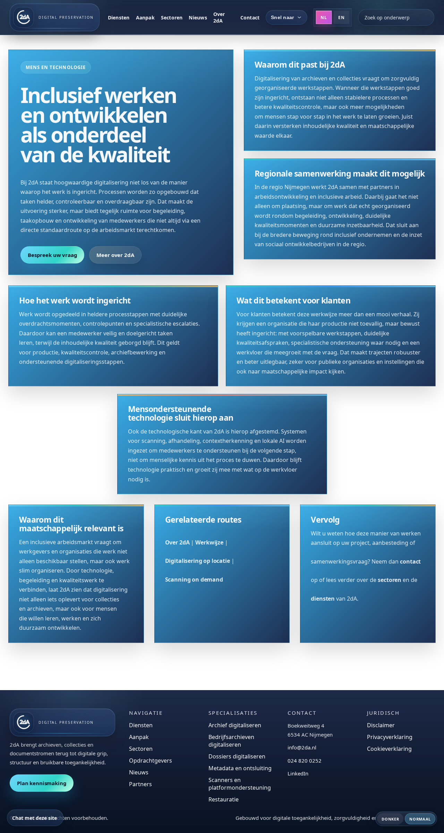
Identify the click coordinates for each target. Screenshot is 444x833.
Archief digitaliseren (234, 725)
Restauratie (223, 799)
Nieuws (198, 17)
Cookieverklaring (389, 749)
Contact (249, 17)
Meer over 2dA (115, 254)
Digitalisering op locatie (197, 561)
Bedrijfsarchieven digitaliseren (231, 740)
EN (341, 17)
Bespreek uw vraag (52, 254)
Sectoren (172, 17)
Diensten (119, 17)
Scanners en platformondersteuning (239, 783)
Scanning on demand (194, 579)
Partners (140, 784)
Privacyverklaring (389, 737)
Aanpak (145, 17)
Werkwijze (209, 542)
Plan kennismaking (41, 783)
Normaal (420, 819)
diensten (323, 598)
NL (324, 17)
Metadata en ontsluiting (240, 768)
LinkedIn (298, 773)
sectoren (389, 580)
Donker (390, 819)
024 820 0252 (305, 760)
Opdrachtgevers (150, 760)
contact (410, 561)
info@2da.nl (302, 747)
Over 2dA (219, 17)
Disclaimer (381, 725)
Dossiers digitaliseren (236, 756)
